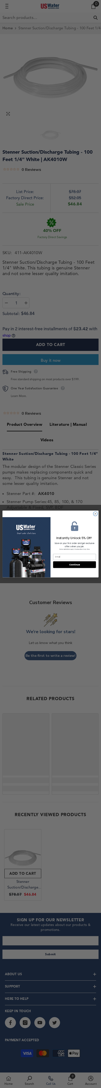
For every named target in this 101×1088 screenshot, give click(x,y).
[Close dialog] (95, 513)
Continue (74, 564)
